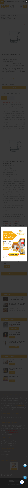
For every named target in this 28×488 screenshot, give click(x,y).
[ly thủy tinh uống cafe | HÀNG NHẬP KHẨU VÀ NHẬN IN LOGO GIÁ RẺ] (14, 229)
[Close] (26, 1)
